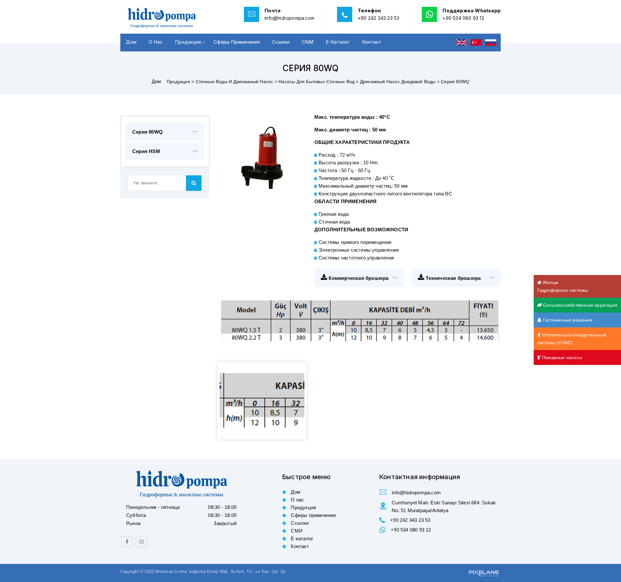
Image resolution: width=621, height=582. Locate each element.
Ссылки (280, 42)
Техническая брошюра (452, 278)
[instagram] (141, 541)
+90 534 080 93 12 (463, 18)
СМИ (307, 42)
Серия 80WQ (147, 132)
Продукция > (181, 81)
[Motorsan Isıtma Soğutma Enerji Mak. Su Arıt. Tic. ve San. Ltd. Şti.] (165, 17)
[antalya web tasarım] (483, 572)
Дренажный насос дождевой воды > (400, 81)
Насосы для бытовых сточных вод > (319, 81)
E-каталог (338, 42)
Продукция (188, 42)
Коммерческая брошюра (357, 278)
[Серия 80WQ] (262, 400)
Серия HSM (146, 151)
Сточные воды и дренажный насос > (237, 81)
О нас (156, 42)
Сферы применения (236, 42)
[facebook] (127, 541)
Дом (131, 42)
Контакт (371, 42)
